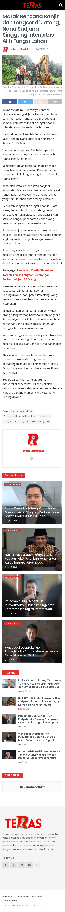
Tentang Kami (10, 900)
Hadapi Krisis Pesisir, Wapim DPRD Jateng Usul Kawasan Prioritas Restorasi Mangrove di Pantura (39, 755)
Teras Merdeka (21, 49)
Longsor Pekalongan (16, 421)
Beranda (7, 896)
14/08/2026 (11, 520)
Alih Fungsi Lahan (21, 410)
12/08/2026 (11, 567)
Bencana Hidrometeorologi (20, 416)
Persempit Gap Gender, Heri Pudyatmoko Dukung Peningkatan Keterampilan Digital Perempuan (29, 605)
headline (45, 416)
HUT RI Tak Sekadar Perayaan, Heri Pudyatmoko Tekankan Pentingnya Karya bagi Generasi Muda (30, 559)
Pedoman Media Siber (30, 896)
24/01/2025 (42, 49)
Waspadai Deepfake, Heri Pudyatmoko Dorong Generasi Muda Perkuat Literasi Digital (31, 651)
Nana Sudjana (40, 421)
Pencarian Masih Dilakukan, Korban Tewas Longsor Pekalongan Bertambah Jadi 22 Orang (28, 275)
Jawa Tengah (12, 484)
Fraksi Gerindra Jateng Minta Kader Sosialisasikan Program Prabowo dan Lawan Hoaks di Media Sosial (32, 512)
